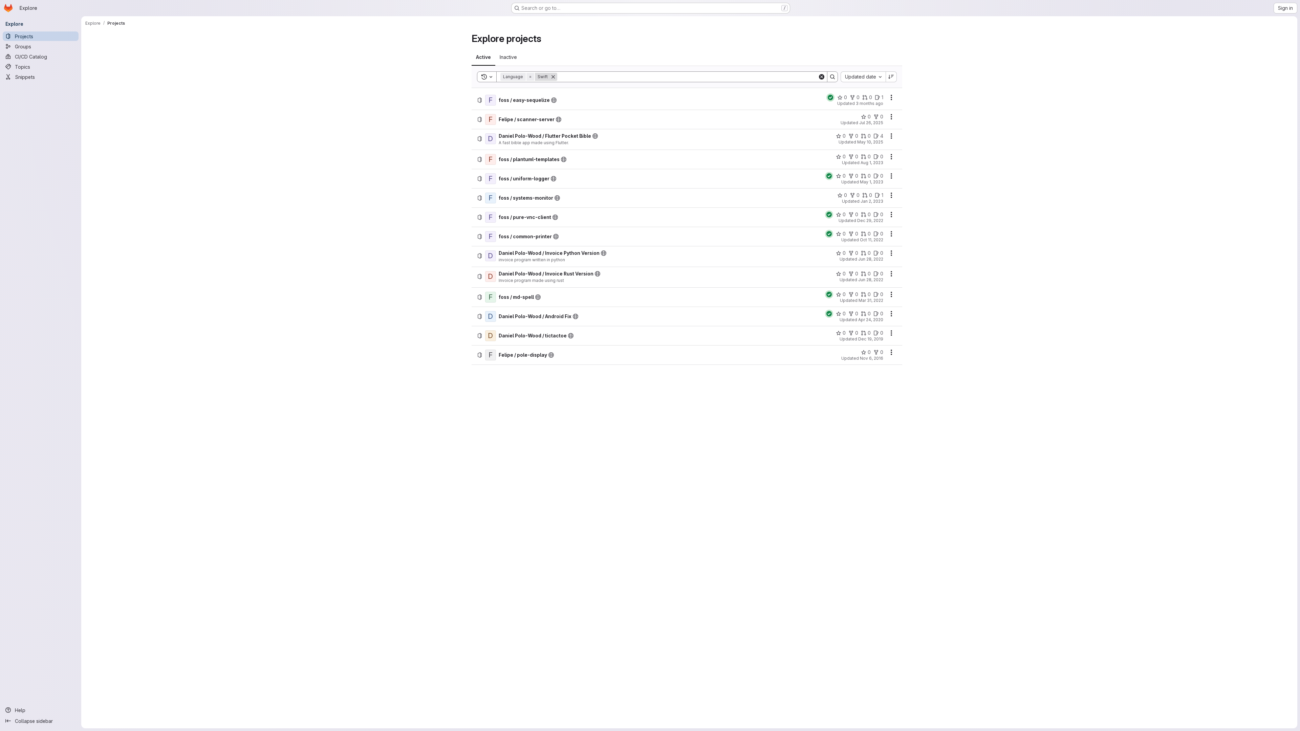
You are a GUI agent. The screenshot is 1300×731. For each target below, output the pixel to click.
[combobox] (863, 76)
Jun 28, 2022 (870, 259)
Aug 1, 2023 (872, 162)
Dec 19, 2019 (870, 338)
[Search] (832, 76)
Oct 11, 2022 (871, 239)
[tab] (483, 57)
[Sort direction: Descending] (891, 76)
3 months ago (869, 103)
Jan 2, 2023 (872, 201)
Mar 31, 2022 (871, 300)
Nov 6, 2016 (871, 358)
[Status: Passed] (830, 97)
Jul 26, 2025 (871, 122)
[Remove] (553, 77)
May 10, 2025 (870, 142)
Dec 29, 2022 (870, 220)
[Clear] (822, 77)
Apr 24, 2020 (870, 319)
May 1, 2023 (871, 181)
